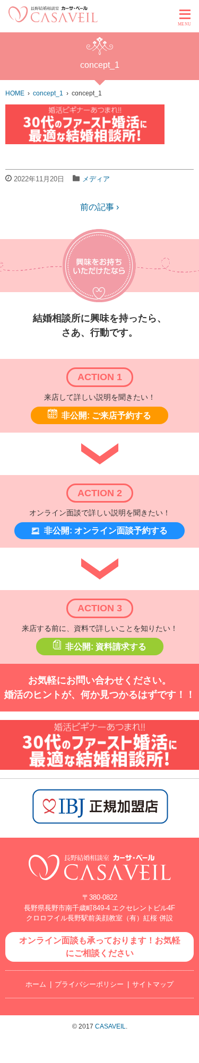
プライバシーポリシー (89, 984)
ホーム (35, 984)
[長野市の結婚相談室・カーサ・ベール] (100, 885)
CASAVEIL (110, 1026)
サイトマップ (153, 984)
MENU (185, 24)
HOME (14, 93)
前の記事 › (99, 207)
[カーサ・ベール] (53, 19)
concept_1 (48, 93)
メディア (96, 179)
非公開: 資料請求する (105, 646)
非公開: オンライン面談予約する (106, 530)
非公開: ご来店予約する (106, 415)
